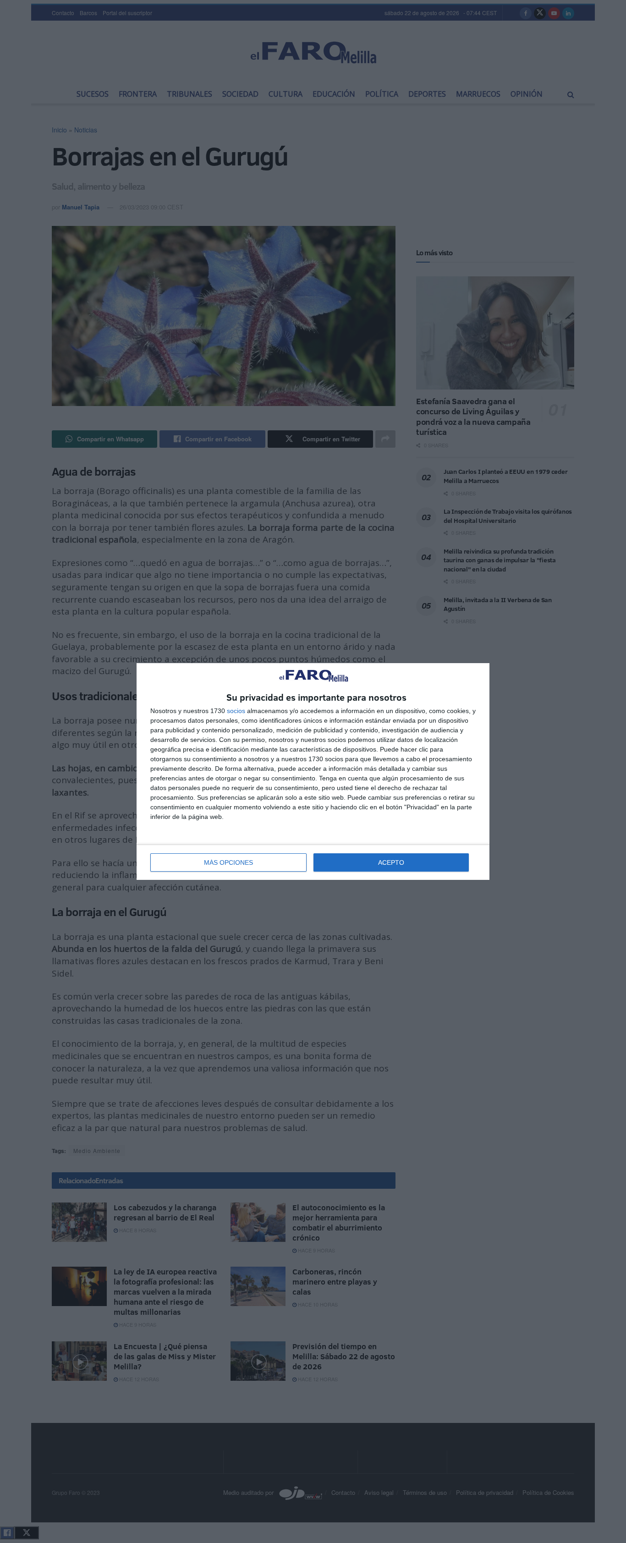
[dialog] (313, 771)
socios (236, 711)
